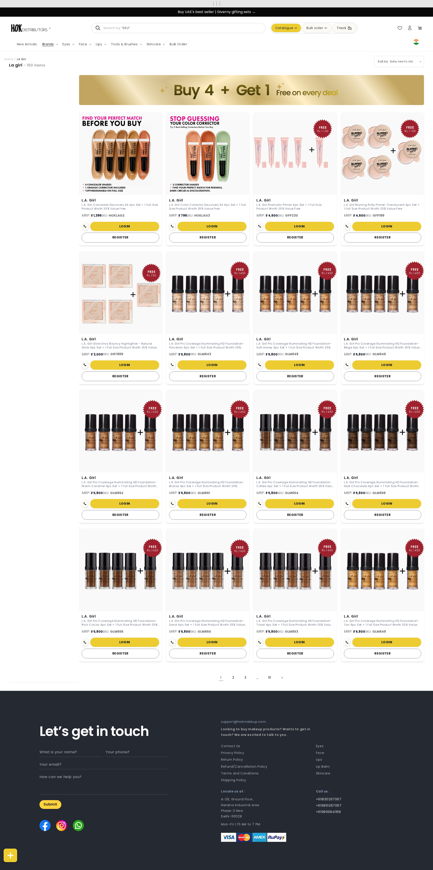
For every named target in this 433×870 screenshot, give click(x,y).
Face (320, 753)
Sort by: (383, 61)
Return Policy (232, 759)
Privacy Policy (232, 753)
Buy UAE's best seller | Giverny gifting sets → (217, 11)
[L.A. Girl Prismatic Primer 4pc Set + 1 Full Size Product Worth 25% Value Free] (295, 153)
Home (9, 59)
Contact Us (230, 746)
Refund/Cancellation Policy (244, 766)
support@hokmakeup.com (243, 721)
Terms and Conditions (240, 773)
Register (120, 237)
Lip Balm (323, 766)
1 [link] (221, 677)
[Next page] (282, 678)
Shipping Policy (233, 780)
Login (124, 226)
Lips (319, 759)
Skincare (323, 773)
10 (269, 677)
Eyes (319, 746)
